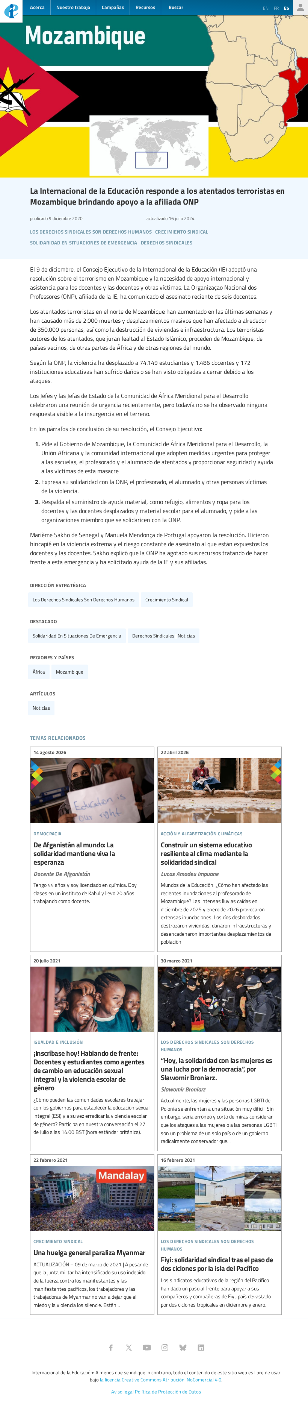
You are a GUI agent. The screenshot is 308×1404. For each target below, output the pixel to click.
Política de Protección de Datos (168, 1391)
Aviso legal (122, 1391)
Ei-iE (11, 12)
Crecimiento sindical (166, 599)
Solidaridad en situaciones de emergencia (77, 635)
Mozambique (69, 671)
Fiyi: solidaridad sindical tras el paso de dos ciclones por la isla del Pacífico (219, 1234)
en (266, 8)
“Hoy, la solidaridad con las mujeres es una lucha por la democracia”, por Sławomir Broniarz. (219, 1052)
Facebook (110, 1347)
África (39, 671)
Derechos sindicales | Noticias (163, 635)
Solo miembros (300, 7)
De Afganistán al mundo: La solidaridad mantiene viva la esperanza (92, 828)
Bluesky (182, 1347)
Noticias (41, 707)
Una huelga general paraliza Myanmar (92, 1234)
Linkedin (200, 1347)
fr (276, 8)
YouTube (146, 1347)
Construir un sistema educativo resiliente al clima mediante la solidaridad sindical (219, 848)
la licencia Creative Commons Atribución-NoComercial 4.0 (160, 1379)
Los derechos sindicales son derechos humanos (83, 599)
